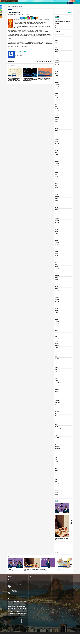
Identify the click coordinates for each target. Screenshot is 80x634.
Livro (13, 609)
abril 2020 (56, 207)
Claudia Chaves (27, 571)
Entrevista (36, 3)
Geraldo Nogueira (57, 400)
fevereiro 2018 (57, 264)
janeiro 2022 (57, 161)
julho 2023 (56, 121)
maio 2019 (56, 231)
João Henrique (57, 411)
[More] (37, 18)
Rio (8, 613)
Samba (56, 468)
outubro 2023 (57, 115)
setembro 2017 (57, 275)
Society (56, 479)
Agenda (10, 75)
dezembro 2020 (57, 189)
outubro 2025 (57, 62)
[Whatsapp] (26, 18)
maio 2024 (56, 99)
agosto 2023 (56, 119)
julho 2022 (56, 148)
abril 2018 (56, 260)
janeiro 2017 (56, 292)
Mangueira (56, 424)
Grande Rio (56, 404)
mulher (9, 611)
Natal (12, 611)
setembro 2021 (57, 170)
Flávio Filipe (56, 393)
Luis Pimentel (57, 419)
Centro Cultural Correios (12, 604)
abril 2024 (56, 102)
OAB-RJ (15, 611)
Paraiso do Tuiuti (57, 446)
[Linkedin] (24, 18)
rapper (25, 611)
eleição (24, 604)
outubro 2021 (57, 167)
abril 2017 (56, 286)
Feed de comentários (58, 550)
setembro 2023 (57, 117)
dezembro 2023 (57, 110)
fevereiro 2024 (57, 106)
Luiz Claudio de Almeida (12, 14)
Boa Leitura (17, 3)
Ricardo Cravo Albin (58, 461)
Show (55, 477)
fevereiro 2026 (57, 53)
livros (15, 609)
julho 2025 (56, 69)
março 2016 (56, 314)
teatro (15, 615)
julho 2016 (56, 306)
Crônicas (56, 376)
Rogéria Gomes (57, 463)
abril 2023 (56, 128)
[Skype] (33, 18)
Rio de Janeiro (12, 613)
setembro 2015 (57, 328)
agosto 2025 (56, 66)
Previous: (11, 60)
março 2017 (56, 288)
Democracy (56, 380)
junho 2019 (56, 229)
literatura (9, 609)
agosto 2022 (56, 145)
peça (55, 450)
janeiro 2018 (56, 266)
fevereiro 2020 (57, 211)
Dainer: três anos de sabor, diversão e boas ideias (62, 21)
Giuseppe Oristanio (57, 402)
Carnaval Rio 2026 (17, 603)
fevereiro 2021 (57, 185)
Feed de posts (57, 547)
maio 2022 (56, 152)
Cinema (56, 360)
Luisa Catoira (57, 422)
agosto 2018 (56, 251)
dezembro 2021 (57, 163)
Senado (9, 615)
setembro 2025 (57, 64)
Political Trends (57, 455)
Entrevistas (56, 391)
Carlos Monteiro (57, 349)
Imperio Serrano (16, 608)
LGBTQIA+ (24, 608)
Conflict (56, 373)
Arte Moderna (57, 345)
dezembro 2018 (57, 242)
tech (18, 615)
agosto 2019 (56, 224)
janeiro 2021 (56, 187)
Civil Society (56, 365)
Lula (18, 609)
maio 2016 (56, 310)
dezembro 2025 (57, 58)
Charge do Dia (57, 19)
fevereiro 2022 (57, 159)
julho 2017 (56, 279)
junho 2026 (56, 45)
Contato (31, 3)
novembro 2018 (57, 244)
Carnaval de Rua (10, 603)
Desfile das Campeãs (58, 382)
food (8, 608)
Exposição (13, 606)
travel (23, 615)
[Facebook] (20, 18)
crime (21, 604)
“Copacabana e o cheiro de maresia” (44, 78)
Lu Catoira (56, 417)
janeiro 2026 (57, 55)
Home (7, 3)
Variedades (48, 75)
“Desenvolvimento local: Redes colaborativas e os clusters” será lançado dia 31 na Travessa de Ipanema (30, 79)
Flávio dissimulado (57, 27)
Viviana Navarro (57, 496)
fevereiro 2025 (57, 80)
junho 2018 (56, 255)
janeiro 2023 (57, 134)
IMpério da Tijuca (57, 406)
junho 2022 (56, 150)
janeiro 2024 (57, 108)
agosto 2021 (56, 172)
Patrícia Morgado (57, 448)
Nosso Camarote (57, 439)
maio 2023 (56, 126)
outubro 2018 (57, 246)
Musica (56, 433)
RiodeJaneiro (18, 613)
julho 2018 (56, 253)
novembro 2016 (57, 297)
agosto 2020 (57, 198)
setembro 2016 (57, 301)
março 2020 (56, 209)
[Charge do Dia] (62, 508)
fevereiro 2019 (57, 238)
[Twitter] (22, 18)
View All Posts (19, 55)
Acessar (56, 545)
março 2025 (56, 77)
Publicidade (41, 3)
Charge (56, 356)
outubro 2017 (57, 273)
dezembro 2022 (57, 137)
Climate (56, 369)
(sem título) (71, 520)
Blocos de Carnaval (13, 601)
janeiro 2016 (56, 319)
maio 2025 (56, 73)
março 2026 (56, 51)
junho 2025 (56, 71)
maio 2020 (56, 205)
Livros (56, 415)
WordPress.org (57, 552)
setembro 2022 (57, 143)
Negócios (56, 435)
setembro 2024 (57, 91)
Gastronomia (57, 395)
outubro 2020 (57, 194)
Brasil (18, 601)
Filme (17, 606)
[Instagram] (28, 18)
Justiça (21, 608)
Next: (44, 60)
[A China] (64, 563)
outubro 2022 (57, 141)
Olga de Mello (57, 444)
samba (22, 613)
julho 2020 (56, 200)
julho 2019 (56, 227)
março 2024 (56, 104)
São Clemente (57, 470)
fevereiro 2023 (57, 132)
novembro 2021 (57, 165)
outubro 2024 (57, 88)
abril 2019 (56, 233)
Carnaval (22, 3)
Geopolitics (56, 398)
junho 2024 (56, 97)
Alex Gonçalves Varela (58, 341)
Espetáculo (9, 606)
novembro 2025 (57, 60)
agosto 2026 (57, 40)
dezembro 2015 (57, 321)
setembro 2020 (57, 196)
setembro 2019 (57, 222)
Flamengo (20, 606)
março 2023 (56, 130)
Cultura (44, 75)
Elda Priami (56, 387)
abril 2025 (56, 75)
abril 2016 (56, 312)
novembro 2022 (57, 139)
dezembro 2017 (57, 268)
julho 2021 (56, 174)
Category (56, 354)
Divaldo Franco (57, 384)
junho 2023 (56, 124)
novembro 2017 (57, 270)
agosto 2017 (56, 277)
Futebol (12, 608)
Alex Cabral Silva (57, 338)
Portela (56, 457)
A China (56, 25)
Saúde (56, 474)
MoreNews (44, 632)
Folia (24, 606)
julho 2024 (56, 95)
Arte (8, 601)
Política (18, 611)
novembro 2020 (57, 192)
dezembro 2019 (57, 216)
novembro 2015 (57, 323)
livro (55, 413)
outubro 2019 (57, 220)
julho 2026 (56, 42)
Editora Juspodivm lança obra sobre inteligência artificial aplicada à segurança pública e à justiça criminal (14, 79)
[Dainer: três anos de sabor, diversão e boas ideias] (62, 526)
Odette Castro (57, 441)
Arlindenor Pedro (57, 343)
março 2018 (56, 262)
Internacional (57, 409)
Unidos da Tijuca (57, 485)
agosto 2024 (56, 93)
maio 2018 (56, 257)
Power (56, 459)
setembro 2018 (57, 249)
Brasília (21, 601)
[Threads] (35, 18)
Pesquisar (56, 10)
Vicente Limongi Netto (58, 490)
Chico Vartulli (57, 358)
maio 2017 (56, 284)
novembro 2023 (57, 113)
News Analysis (57, 437)
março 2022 (56, 156)
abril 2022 (56, 154)
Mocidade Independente (58, 428)
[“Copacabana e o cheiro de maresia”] (45, 72)
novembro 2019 (57, 218)
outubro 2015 (57, 325)
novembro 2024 (57, 86)
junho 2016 (56, 308)
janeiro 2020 (57, 213)
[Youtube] (29, 18)
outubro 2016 (57, 299)
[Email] (31, 18)
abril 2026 (56, 49)
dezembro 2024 (57, 84)
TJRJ (20, 615)
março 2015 (56, 330)
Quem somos (12, 3)
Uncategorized (57, 483)
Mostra (56, 430)
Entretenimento (57, 389)
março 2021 (56, 183)
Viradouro (56, 494)
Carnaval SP (22, 603)
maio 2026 (56, 47)
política (56, 452)
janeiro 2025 (57, 82)
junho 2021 (56, 176)
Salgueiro (56, 466)
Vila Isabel (56, 492)
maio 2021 (56, 178)
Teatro (56, 481)
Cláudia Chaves (57, 367)
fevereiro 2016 (57, 317)
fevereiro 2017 (57, 290)
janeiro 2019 (56, 240)
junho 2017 (56, 281)
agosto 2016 (56, 303)
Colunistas (27, 3)
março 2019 (56, 235)
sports (12, 615)
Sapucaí (56, 472)
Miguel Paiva (56, 426)
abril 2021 (56, 181)
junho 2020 (56, 202)
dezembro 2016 (57, 295)
